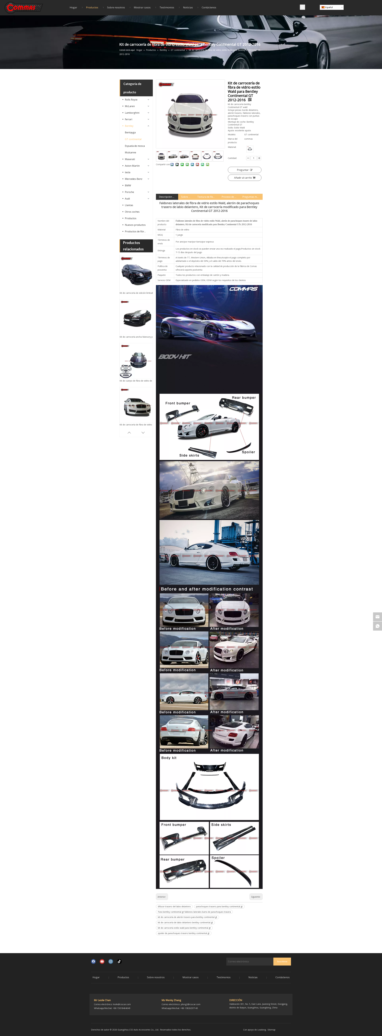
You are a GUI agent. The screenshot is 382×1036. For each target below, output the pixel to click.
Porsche (129, 192)
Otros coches (132, 211)
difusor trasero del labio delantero (174, 906)
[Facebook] (93, 961)
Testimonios (224, 977)
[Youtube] (102, 961)
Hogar (96, 977)
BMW (128, 185)
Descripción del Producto (167, 196)
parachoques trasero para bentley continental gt (219, 906)
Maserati (130, 159)
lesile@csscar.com (122, 1004)
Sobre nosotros (186, 196)
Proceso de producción (229, 196)
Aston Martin (132, 165)
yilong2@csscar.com (190, 1004)
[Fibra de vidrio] (250, 149)
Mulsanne (130, 152)
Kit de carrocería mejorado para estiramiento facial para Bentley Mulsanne (137, 380)
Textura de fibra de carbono (206, 196)
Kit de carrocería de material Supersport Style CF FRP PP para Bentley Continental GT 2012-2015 (137, 424)
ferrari (128, 119)
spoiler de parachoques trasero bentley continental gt (184, 933)
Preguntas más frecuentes (251, 196)
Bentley (129, 126)
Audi (127, 198)
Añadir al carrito (243, 177)
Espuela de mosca (135, 146)
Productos (130, 218)
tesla (127, 172)
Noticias (253, 977)
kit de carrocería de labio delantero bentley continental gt (185, 922)
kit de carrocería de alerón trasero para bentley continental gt (187, 917)
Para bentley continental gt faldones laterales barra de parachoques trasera (194, 911)
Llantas (129, 205)
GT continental (133, 139)
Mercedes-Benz (133, 179)
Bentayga (130, 132)
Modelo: (232, 134)
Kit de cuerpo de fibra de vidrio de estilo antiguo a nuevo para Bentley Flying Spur (137, 292)
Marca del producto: (232, 140)
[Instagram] (110, 961)
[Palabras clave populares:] (302, 7)
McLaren (130, 106)
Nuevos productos (135, 225)
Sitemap (271, 1029)
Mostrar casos (190, 977)
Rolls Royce (131, 99)
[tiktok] (119, 961)
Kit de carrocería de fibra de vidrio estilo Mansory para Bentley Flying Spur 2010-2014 (137, 336)
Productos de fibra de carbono (137, 231)
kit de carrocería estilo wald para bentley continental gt (184, 927)
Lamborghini (132, 112)
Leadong (261, 1029)
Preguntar (243, 170)
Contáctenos (282, 977)
